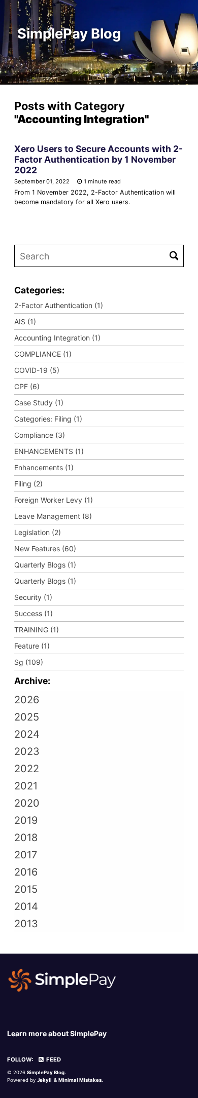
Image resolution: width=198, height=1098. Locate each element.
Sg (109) (28, 662)
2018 (26, 837)
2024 (27, 734)
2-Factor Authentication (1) (58, 305)
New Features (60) (45, 548)
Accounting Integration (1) (57, 337)
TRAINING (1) (36, 629)
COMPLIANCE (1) (43, 354)
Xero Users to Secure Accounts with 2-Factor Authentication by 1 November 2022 (98, 159)
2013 (26, 924)
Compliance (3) (39, 435)
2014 (26, 906)
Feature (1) (32, 645)
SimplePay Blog (69, 33)
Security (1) (33, 597)
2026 (26, 700)
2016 (26, 872)
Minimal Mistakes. (80, 1080)
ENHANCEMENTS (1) (49, 451)
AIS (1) (25, 321)
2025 (26, 717)
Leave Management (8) (53, 516)
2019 (26, 820)
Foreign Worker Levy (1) (53, 500)
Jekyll (44, 1080)
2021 (26, 786)
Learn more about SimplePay (57, 1033)
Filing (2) (28, 483)
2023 (27, 751)
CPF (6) (27, 386)
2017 (25, 855)
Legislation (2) (37, 532)
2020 (27, 803)
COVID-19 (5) (36, 370)
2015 (26, 889)
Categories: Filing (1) (48, 418)
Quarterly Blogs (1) (45, 564)
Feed (53, 1059)
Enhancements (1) (44, 467)
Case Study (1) (38, 402)
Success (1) (33, 613)
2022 (26, 769)
